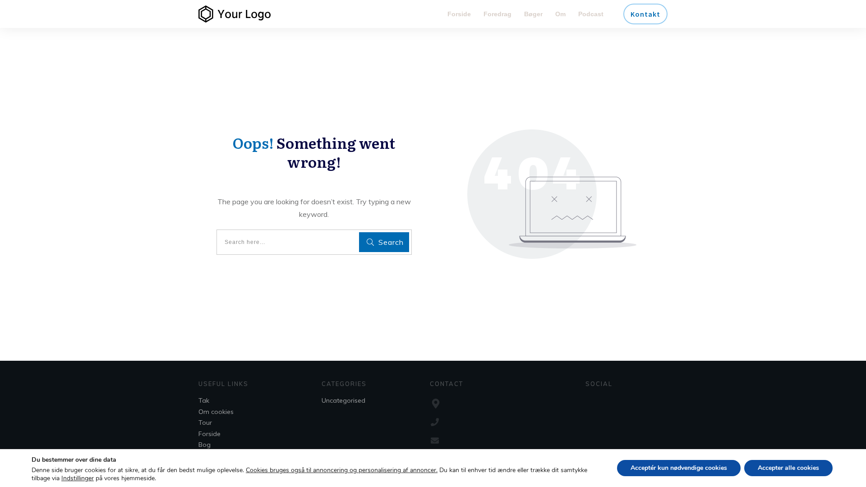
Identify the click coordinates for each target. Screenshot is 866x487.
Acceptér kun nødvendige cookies (679, 468)
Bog (204, 445)
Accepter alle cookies (788, 468)
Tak (203, 400)
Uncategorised (343, 400)
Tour (205, 422)
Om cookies (216, 412)
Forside (209, 434)
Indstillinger (77, 478)
